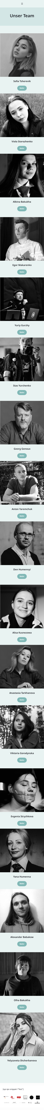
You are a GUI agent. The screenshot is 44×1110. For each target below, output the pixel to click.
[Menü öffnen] (22, 3)
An (13, 509)
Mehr (22, 88)
